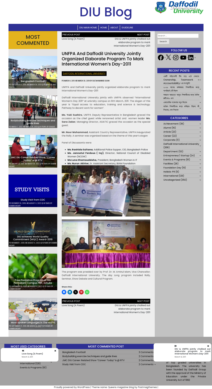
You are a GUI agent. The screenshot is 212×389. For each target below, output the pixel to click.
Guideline (127, 27)
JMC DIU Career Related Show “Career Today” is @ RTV (33, 159)
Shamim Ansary (15, 205)
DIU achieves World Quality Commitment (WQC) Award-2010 (32, 238)
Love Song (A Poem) (73, 38)
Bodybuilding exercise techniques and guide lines (33, 122)
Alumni (167, 127)
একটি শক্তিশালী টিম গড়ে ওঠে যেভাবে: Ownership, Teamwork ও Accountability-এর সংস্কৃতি (181, 80)
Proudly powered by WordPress (72, 387)
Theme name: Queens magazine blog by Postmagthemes (124, 387)
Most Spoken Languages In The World (33, 322)
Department (170, 151)
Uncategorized (171, 179)
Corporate (169, 140)
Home (103, 27)
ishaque (52, 126)
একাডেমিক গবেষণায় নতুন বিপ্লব (175, 102)
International (170, 175)
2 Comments (146, 356)
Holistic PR (169, 171)
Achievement (171, 123)
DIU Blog (105, 12)
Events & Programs (174, 159)
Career (167, 136)
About (114, 27)
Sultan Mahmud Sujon (100, 80)
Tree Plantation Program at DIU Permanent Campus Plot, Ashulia (33, 282)
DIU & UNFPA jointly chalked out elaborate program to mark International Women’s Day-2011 (132, 42)
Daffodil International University (84, 73)
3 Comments (146, 352)
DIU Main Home (88, 27)
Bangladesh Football (33, 81)
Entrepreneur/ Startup (176, 155)
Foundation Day (172, 167)
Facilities (168, 163)
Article (167, 131)
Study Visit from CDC (33, 199)
